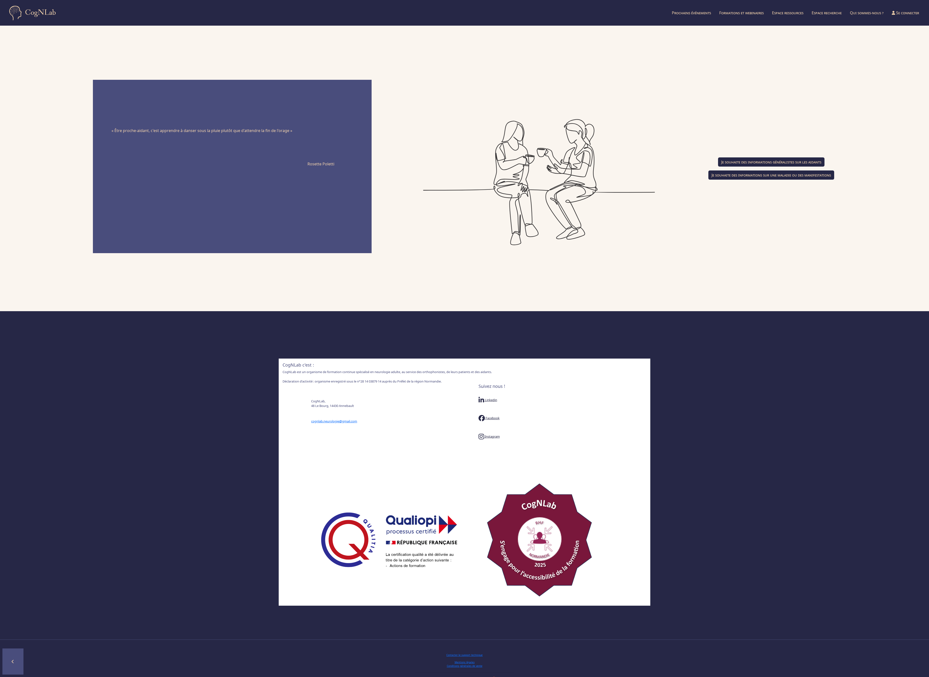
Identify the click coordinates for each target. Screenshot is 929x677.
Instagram (492, 436)
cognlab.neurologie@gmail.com (334, 421)
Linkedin (490, 400)
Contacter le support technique (464, 655)
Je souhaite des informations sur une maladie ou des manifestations (771, 175)
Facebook (492, 418)
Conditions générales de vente (464, 666)
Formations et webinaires (741, 12)
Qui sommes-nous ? (867, 12)
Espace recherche (827, 12)
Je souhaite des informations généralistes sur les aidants (771, 162)
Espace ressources (787, 12)
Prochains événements (691, 12)
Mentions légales (465, 662)
